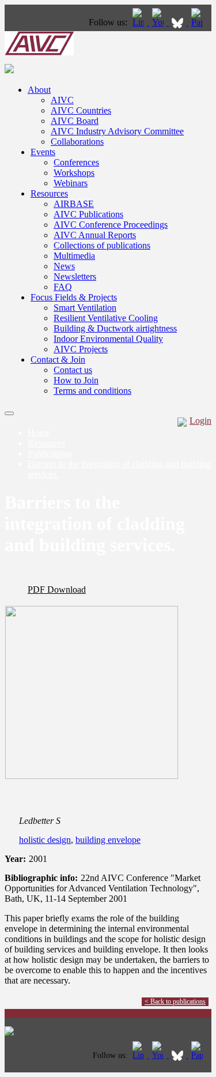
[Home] (39, 52)
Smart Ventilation (85, 307)
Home (39, 433)
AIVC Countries (81, 110)
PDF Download (57, 589)
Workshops (74, 173)
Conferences (76, 162)
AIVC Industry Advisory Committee (117, 131)
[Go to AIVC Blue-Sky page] (178, 22)
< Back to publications (175, 1001)
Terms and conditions (92, 391)
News (64, 266)
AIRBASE (74, 204)
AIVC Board (74, 121)
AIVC (62, 100)
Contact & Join (58, 359)
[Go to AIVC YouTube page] (159, 22)
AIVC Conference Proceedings (111, 224)
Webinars (71, 183)
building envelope (108, 840)
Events (43, 152)
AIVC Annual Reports (95, 235)
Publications (50, 453)
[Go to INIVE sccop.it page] (199, 22)
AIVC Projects (81, 349)
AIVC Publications (88, 214)
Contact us (73, 370)
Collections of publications (102, 245)
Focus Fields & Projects (74, 297)
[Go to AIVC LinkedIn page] (139, 22)
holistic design (45, 840)
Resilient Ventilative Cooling (106, 318)
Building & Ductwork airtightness (115, 328)
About (39, 90)
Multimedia (74, 256)
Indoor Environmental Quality (108, 339)
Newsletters (75, 276)
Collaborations (77, 141)
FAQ (63, 287)
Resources (49, 193)
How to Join (76, 380)
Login (200, 420)
